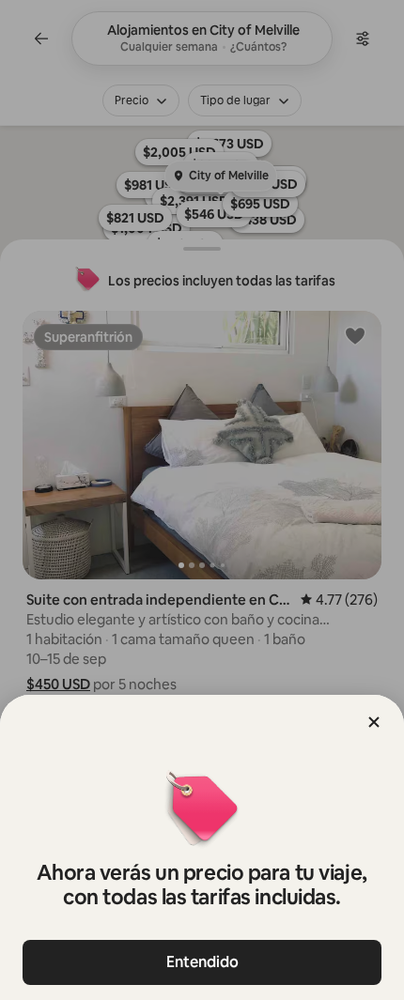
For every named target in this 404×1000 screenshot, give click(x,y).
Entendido (202, 962)
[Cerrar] (373, 722)
